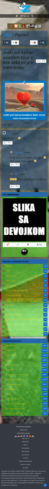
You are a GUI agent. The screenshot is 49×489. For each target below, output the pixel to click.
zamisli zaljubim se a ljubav (13, 384)
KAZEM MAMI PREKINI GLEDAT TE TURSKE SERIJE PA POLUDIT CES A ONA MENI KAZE (24, 300)
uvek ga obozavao (10, 276)
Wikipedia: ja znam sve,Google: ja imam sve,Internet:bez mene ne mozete (23, 319)
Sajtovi (25, 445)
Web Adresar (25, 451)
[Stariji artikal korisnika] (34, 42)
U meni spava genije (11, 365)
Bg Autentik (25, 455)
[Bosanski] (27, 436)
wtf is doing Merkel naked (13, 310)
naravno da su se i (11, 355)
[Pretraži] (32, 16)
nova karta (8, 394)
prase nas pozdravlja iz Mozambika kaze (17, 290)
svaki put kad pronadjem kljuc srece (15, 379)
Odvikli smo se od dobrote (13, 399)
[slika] (3, 266)
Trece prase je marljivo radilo (14, 413)
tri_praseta (18, 152)
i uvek (7, 271)
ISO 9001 (25, 468)
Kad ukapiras (9, 305)
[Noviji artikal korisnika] (15, 42)
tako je (7, 329)
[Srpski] (19, 436)
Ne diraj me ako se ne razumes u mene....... (17, 375)
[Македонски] (30, 436)
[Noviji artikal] (6, 42)
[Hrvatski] (21, 436)
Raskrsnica (25, 441)
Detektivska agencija (25, 461)
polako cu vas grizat (11, 285)
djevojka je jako (10, 334)
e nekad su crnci (10, 350)
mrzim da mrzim (10, 281)
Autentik (25, 458)
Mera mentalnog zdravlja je (13, 314)
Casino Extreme (25, 464)
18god (40, 245)
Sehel (9, 133)
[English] (33, 436)
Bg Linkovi (25, 438)
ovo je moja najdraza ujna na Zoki (15, 408)
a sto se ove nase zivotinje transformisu (16, 404)
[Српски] (16, 436)
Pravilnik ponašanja (23, 427)
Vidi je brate (9, 266)
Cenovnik (23, 430)
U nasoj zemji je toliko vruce (13, 295)
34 (18, 244)
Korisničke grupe (23, 433)
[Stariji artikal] (42, 42)
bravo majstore (10, 324)
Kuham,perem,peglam (12, 389)
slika (7, 34)
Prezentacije (25, 448)
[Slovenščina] (24, 436)
